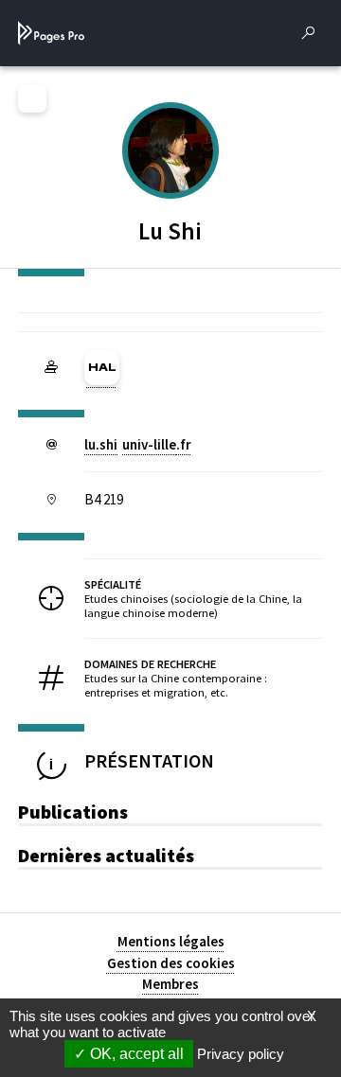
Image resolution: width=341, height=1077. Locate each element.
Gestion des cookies (171, 963)
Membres (170, 984)
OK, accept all (135, 1054)
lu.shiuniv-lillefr (137, 444)
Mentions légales (170, 941)
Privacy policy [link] (240, 1054)
